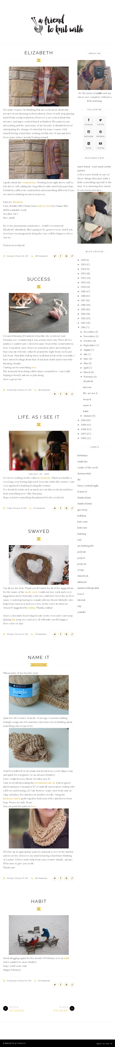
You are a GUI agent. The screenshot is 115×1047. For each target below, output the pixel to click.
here (33, 806)
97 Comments (39, 508)
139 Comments (41, 256)
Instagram (88, 136)
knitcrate (82, 527)
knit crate (82, 521)
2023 (84, 273)
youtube (81, 612)
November (90, 336)
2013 (83, 318)
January (88, 415)
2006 (84, 438)
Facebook (89, 125)
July (86, 354)
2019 (83, 291)
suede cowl (31, 592)
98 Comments (44, 390)
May (86, 363)
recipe (80, 569)
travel (80, 594)
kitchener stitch (11, 798)
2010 (83, 420)
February (89, 376)
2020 (84, 287)
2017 (83, 300)
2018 (83, 295)
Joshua (31, 607)
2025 (83, 264)
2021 (83, 282)
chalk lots (82, 461)
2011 (83, 327)
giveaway (82, 509)
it (27, 343)
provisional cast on (45, 782)
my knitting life (85, 545)
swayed (39, 531)
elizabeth (38, 52)
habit (39, 901)
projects (81, 563)
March (87, 372)
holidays (81, 515)
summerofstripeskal (88, 588)
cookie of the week (87, 467)
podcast (81, 551)
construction (29, 182)
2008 (84, 429)
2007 (84, 433)
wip (79, 606)
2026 (84, 260)
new (33, 367)
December (90, 331)
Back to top (103, 1044)
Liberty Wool (45, 206)
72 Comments (40, 634)
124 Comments (41, 878)
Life (79, 539)
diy (79, 479)
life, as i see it (39, 417)
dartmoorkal (84, 473)
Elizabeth (18, 202)
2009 (84, 424)
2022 (83, 278)
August (87, 349)
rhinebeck (82, 575)
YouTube (100, 148)
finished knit (84, 497)
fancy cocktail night (88, 485)
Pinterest (100, 136)
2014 (83, 313)
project (81, 557)
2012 (83, 322)
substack (82, 582)
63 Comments (44, 981)
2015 (83, 309)
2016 (83, 304)
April (86, 367)
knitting (38, 665)
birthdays (82, 455)
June (86, 358)
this (13, 619)
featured (82, 491)
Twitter (100, 125)
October (88, 340)
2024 (84, 269)
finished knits (84, 503)
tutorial (81, 600)
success (38, 279)
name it (39, 657)
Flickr (88, 148)
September (90, 345)
